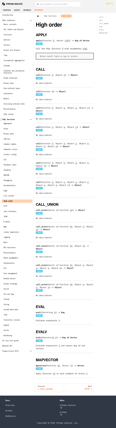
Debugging (8, 180)
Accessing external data (14, 104)
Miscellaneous (9, 109)
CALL (101, 20)
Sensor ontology (10, 284)
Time (5, 55)
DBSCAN (6, 175)
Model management (11, 258)
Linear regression (11, 232)
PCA (5, 268)
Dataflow (7, 170)
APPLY (101, 17)
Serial (6, 289)
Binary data (9, 83)
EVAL (101, 27)
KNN (5, 227)
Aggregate (8, 123)
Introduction (7, 15)
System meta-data (11, 310)
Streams (7, 66)
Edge (5, 191)
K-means (7, 222)
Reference (38, 10)
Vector (6, 330)
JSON (5, 216)
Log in (109, 3)
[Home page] (38, 16)
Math (5, 242)
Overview (7, 10)
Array (6, 129)
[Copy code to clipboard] (91, 56)
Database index (10, 165)
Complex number (10, 144)
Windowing (8, 335)
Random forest (9, 279)
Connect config (10, 154)
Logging (7, 237)
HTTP (5, 206)
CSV (5, 160)
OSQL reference (8, 20)
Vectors (7, 45)
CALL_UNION (103, 24)
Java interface (10, 211)
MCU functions (9, 248)
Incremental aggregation (14, 60)
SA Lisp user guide (10, 341)
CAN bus (7, 139)
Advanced (27, 10)
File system (9, 196)
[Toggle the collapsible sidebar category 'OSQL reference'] (30, 20)
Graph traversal (10, 78)
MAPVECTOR (103, 33)
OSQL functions (8, 119)
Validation (8, 94)
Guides (17, 10)
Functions (8, 35)
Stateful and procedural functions (14, 72)
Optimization (9, 263)
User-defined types (12, 88)
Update (6, 325)
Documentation (9, 185)
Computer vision (10, 149)
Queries (7, 40)
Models (6, 99)
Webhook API (7, 346)
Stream (6, 299)
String (6, 304)
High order (8, 201)
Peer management (10, 273)
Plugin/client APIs (10, 351)
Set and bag (9, 294)
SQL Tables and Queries (14, 29)
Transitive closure (12, 320)
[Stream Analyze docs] (13, 4)
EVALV (101, 30)
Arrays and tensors (12, 50)
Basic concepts (10, 24)
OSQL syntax (9, 114)
